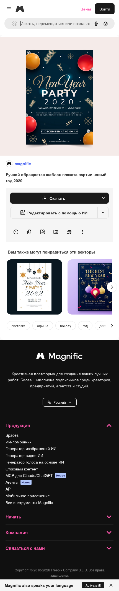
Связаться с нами (25, 548)
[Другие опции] (82, 232)
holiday (65, 325)
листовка (18, 325)
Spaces (12, 435)
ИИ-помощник (18, 441)
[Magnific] (59, 357)
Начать (13, 516)
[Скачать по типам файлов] (103, 198)
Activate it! (93, 585)
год (85, 325)
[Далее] (112, 287)
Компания (17, 532)
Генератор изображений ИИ (31, 448)
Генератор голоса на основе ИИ (35, 462)
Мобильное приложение (28, 495)
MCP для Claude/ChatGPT (35, 475)
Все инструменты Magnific (29, 502)
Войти (104, 9)
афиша (42, 325)
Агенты (18, 482)
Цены (86, 9)
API (9, 489)
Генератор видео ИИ (24, 455)
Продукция (18, 425)
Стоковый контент (22, 469)
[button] (60, 402)
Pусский (59, 402)
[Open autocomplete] (12, 24)
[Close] (111, 585)
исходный (37, 47)
